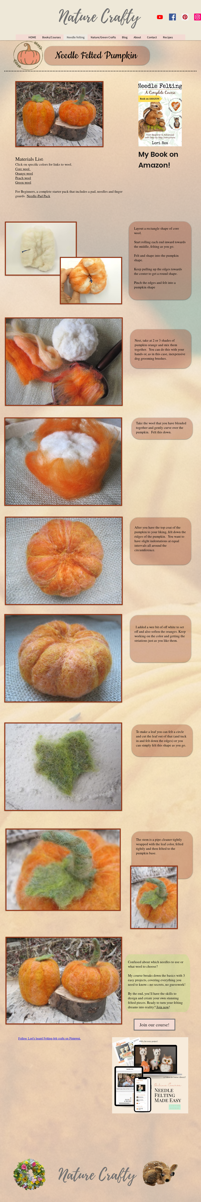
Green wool (23, 182)
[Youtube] (159, 17)
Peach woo (22, 178)
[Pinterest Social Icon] (185, 17)
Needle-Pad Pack (38, 196)
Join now (162, 1007)
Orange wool (24, 173)
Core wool (23, 169)
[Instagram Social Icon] (197, 17)
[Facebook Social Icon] (172, 17)
